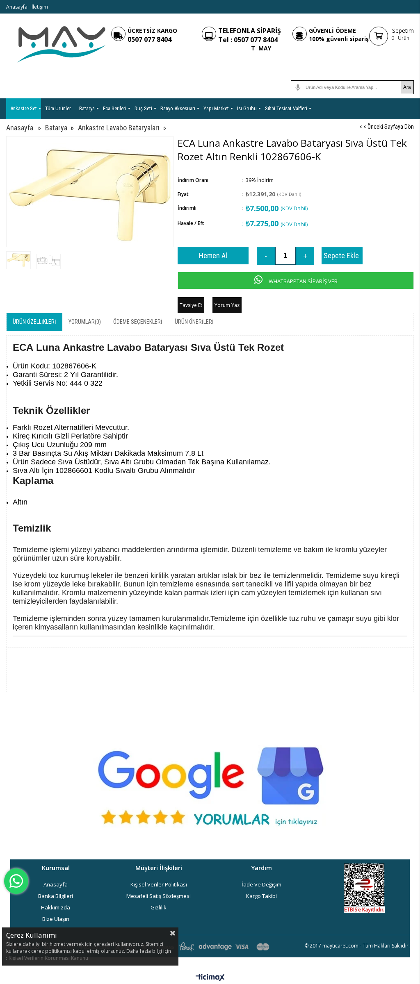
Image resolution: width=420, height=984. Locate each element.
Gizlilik (159, 907)
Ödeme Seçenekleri (137, 321)
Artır (305, 256)
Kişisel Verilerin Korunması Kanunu (48, 957)
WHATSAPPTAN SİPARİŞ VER (302, 281)
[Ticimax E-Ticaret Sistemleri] (210, 978)
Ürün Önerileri (194, 321)
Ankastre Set (23, 108)
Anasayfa (16, 6)
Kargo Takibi (261, 896)
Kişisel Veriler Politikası (158, 884)
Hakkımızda (55, 907)
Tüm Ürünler (58, 108)
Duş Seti (143, 108)
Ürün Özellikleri (34, 321)
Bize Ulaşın (55, 919)
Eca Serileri (114, 108)
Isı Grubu (247, 108)
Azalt (266, 256)
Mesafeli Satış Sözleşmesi (158, 896)
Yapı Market (216, 108)
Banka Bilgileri (55, 896)
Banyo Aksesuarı (177, 108)
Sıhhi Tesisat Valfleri (286, 108)
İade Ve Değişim (261, 884)
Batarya (87, 108)
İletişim (40, 6)
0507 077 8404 (149, 39)
